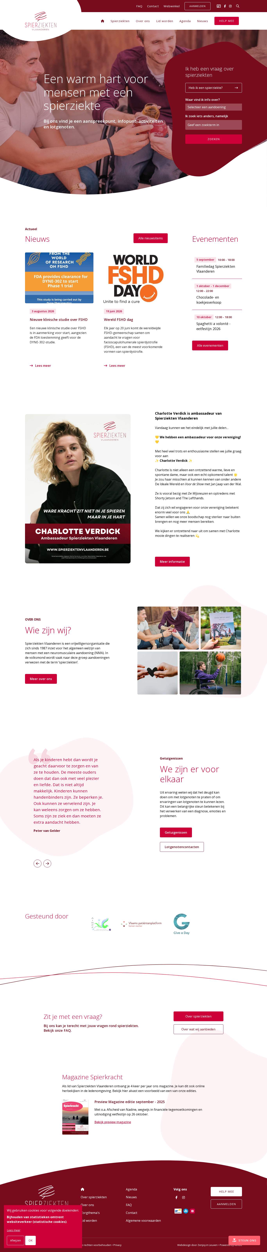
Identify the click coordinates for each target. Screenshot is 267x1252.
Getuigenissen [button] (176, 832)
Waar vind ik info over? (202, 100)
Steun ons (246, 1240)
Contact (153, 6)
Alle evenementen (210, 345)
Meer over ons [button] (41, 679)
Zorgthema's (90, 1213)
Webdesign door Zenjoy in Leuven (197, 1245)
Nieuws (202, 21)
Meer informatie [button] (172, 561)
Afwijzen (15, 1240)
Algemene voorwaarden (143, 1220)
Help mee (226, 21)
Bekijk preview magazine (112, 1122)
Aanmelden (197, 6)
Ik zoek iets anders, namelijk (206, 116)
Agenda (185, 21)
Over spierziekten (198, 1016)
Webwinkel (172, 6)
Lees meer (42, 365)
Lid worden (164, 21)
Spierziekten (120, 21)
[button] (37, 863)
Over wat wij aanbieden (198, 1029)
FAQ (139, 6)
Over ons (143, 21)
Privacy (117, 1245)
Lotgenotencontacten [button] (182, 847)
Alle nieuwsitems (150, 238)
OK (30, 1240)
